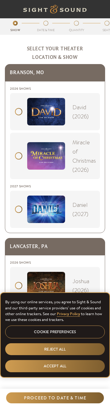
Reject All (54, 349)
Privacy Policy (68, 313)
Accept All (55, 366)
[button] (55, 397)
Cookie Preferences (55, 331)
